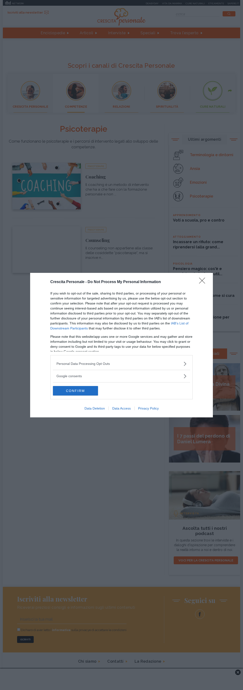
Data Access (121, 408)
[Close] (203, 282)
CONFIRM (75, 391)
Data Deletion (94, 408)
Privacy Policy (148, 408)
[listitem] (121, 363)
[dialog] (121, 345)
